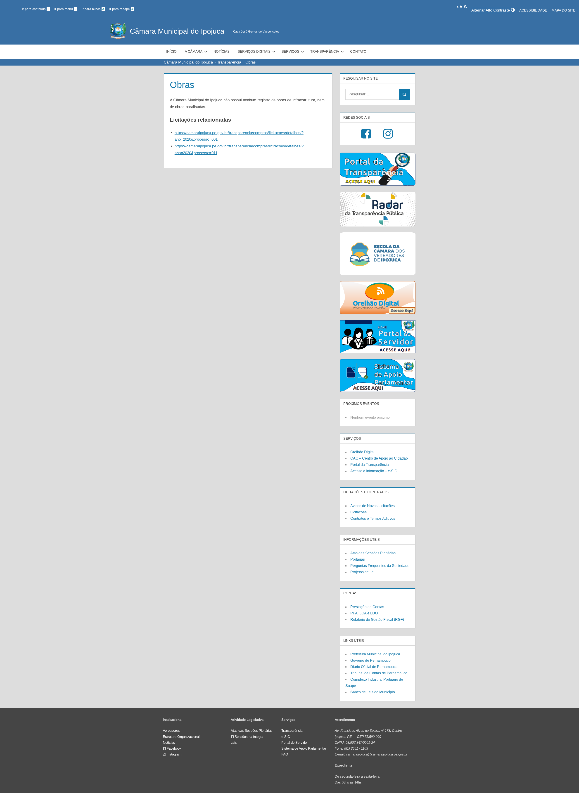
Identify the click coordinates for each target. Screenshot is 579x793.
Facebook (174, 748)
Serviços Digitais (254, 51)
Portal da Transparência (369, 465)
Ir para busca (93, 9)
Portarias (357, 559)
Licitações (358, 512)
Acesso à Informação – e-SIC (373, 471)
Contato (358, 51)
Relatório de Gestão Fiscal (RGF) (377, 619)
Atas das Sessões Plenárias (373, 553)
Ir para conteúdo (35, 9)
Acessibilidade (533, 10)
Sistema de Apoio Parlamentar (303, 748)
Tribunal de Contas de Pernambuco (378, 673)
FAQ (284, 754)
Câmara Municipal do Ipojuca (177, 31)
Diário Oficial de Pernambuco (374, 667)
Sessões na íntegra (249, 737)
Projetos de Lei (362, 572)
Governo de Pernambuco (370, 660)
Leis (234, 742)
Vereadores (171, 730)
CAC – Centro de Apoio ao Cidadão (379, 458)
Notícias (222, 51)
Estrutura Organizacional (181, 737)
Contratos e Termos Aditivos (372, 518)
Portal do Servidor (294, 742)
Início (171, 51)
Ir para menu (65, 9)
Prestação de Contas (367, 607)
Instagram (174, 754)
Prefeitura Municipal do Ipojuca (375, 654)
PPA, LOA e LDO (364, 613)
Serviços (290, 51)
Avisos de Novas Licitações (372, 506)
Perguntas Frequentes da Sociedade (379, 566)
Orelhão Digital (362, 452)
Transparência (324, 51)
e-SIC (285, 737)
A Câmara (193, 51)
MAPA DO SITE (563, 10)
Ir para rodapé (121, 9)
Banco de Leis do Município (372, 692)
